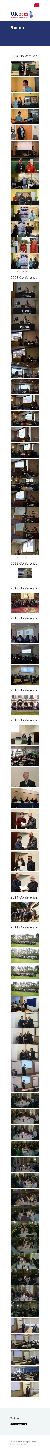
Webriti (23, 1444)
